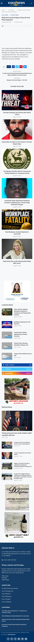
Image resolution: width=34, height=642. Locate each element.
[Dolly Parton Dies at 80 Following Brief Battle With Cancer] (17, 249)
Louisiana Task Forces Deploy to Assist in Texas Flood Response (22, 443)
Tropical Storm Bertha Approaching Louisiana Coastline (20, 334)
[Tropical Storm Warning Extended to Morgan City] (7, 345)
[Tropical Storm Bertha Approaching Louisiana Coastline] (7, 335)
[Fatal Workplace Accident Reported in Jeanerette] (17, 219)
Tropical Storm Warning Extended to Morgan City (21, 344)
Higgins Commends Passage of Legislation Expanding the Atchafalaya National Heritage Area (23, 465)
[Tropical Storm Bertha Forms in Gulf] (7, 356)
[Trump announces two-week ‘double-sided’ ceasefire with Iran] (17, 421)
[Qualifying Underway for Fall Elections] (7, 324)
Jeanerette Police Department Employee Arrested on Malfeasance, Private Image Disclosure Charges (17, 202)
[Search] (31, 3)
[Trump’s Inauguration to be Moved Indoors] (7, 455)
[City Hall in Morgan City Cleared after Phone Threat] (17, 100)
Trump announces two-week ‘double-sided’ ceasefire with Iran (17, 434)
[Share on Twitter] (17, 66)
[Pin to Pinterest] (21, 66)
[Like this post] (9, 66)
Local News (11, 10)
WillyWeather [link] (11, 634)
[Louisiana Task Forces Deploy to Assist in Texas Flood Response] (7, 445)
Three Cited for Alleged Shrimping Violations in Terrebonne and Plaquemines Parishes (22, 312)
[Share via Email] (25, 66)
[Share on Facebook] (13, 66)
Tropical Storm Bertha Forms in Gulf (23, 354)
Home (3, 10)
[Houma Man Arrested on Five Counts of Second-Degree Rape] (17, 129)
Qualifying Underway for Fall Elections (22, 323)
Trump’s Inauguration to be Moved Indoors (22, 453)
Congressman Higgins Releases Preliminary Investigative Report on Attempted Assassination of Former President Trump (23, 476)
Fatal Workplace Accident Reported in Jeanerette (15, 616)
